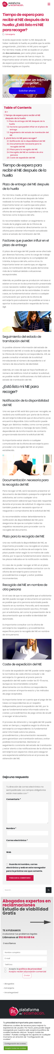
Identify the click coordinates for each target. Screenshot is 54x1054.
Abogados (9, 983)
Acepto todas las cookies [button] (15, 1048)
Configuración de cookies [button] (15, 1043)
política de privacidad (30, 968)
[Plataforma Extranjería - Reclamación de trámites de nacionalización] (13, 4)
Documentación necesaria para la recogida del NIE (25, 145)
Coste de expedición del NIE (22, 158)
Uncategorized (11, 992)
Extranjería (10, 34)
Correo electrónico (17, 840)
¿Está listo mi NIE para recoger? (21, 138)
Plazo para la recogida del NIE (23, 149)
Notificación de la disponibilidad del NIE (27, 141)
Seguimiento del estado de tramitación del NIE (29, 133)
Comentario (13, 799)
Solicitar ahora (27, 90)
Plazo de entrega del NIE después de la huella (27, 122)
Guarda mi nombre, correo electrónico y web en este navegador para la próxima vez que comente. (26, 867)
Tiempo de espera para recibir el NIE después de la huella (22, 117)
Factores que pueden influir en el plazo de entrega (29, 128)
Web (8, 852)
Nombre (11, 828)
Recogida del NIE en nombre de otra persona (26, 153)
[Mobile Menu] (49, 4)
